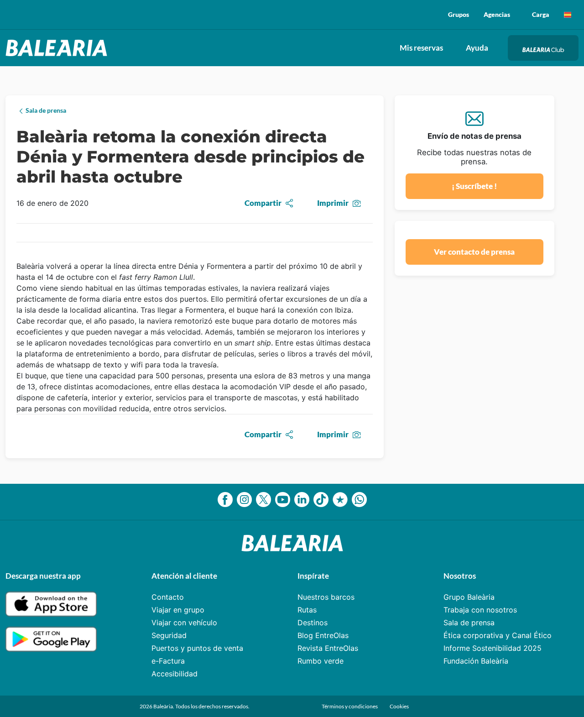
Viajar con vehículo (184, 622)
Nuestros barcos (326, 597)
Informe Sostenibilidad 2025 (492, 648)
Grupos (458, 14)
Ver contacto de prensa (474, 251)
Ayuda (477, 47)
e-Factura (168, 660)
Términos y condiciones (350, 706)
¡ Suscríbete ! (474, 186)
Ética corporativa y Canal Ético (497, 635)
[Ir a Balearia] (58, 48)
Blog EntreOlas (323, 635)
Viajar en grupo (177, 609)
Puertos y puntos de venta (197, 648)
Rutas (307, 609)
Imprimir (333, 203)
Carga (540, 14)
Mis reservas (421, 47)
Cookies (399, 706)
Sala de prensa (469, 622)
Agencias (497, 14)
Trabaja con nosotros (480, 609)
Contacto (167, 597)
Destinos (312, 622)
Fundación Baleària (475, 660)
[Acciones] (568, 14)
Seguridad (169, 635)
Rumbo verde (320, 660)
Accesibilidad (174, 673)
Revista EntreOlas (327, 648)
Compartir (263, 203)
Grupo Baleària (469, 597)
